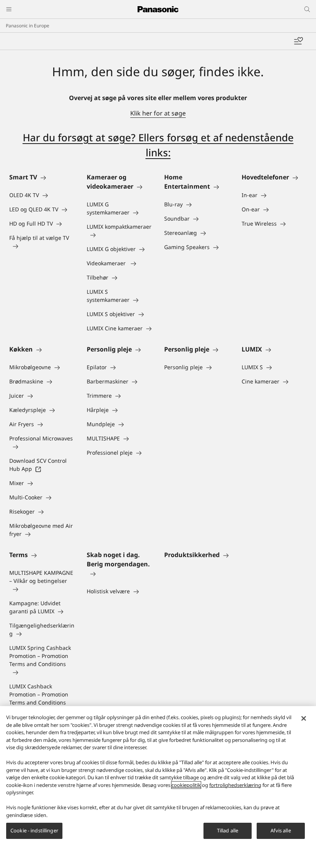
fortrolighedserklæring (235, 785)
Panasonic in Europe (27, 25)
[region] (158, 776)
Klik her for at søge (158, 113)
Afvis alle (281, 830)
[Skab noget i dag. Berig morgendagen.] (119, 573)
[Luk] (303, 718)
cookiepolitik (186, 785)
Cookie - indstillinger (34, 830)
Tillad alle (227, 830)
